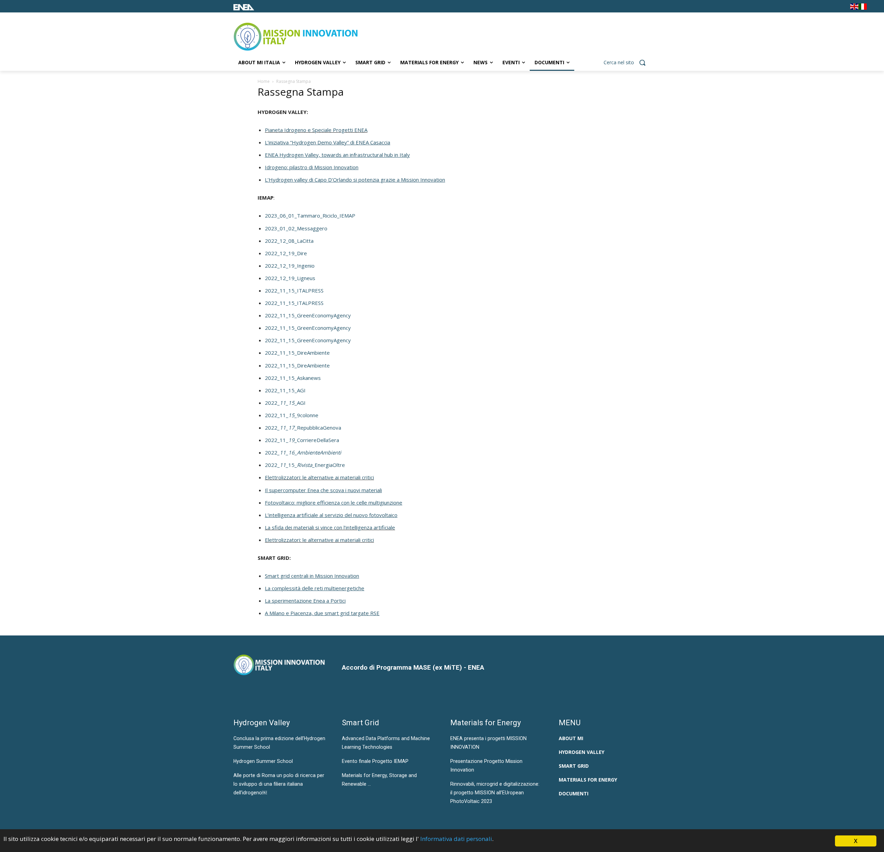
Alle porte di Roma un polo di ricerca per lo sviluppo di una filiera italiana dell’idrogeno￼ (278, 784)
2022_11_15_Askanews (293, 377)
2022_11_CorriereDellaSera (302, 440)
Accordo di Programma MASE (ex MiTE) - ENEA (413, 667)
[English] (854, 7)
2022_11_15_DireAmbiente (297, 352)
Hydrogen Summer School (263, 761)
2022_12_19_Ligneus (290, 278)
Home (264, 81)
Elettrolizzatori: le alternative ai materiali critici (319, 477)
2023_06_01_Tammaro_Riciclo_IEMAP (310, 215)
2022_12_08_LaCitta (289, 240)
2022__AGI (285, 402)
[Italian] (862, 7)
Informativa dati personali (456, 839)
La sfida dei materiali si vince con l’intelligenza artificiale (330, 527)
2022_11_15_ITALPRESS (294, 290)
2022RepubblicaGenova (303, 427)
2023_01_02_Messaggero (296, 228)
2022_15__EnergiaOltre (305, 464)
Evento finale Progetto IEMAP (375, 761)
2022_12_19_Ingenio (290, 265)
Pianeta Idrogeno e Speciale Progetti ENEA (316, 129)
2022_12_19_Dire (286, 253)
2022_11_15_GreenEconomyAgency (308, 315)
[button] (627, 62)
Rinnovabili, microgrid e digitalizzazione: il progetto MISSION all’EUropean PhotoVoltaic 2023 (494, 792)
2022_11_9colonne (291, 415)
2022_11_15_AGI (285, 390)
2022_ (303, 452)
